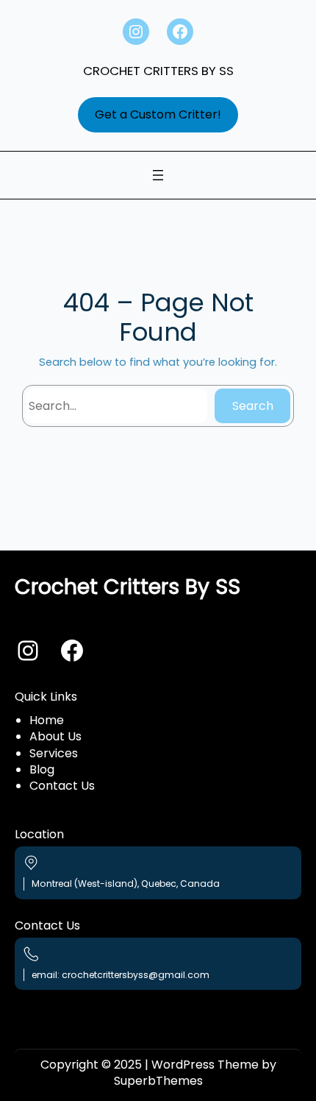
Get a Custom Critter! (158, 114)
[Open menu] (158, 175)
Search (252, 405)
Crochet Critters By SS (158, 70)
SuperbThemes (158, 1080)
